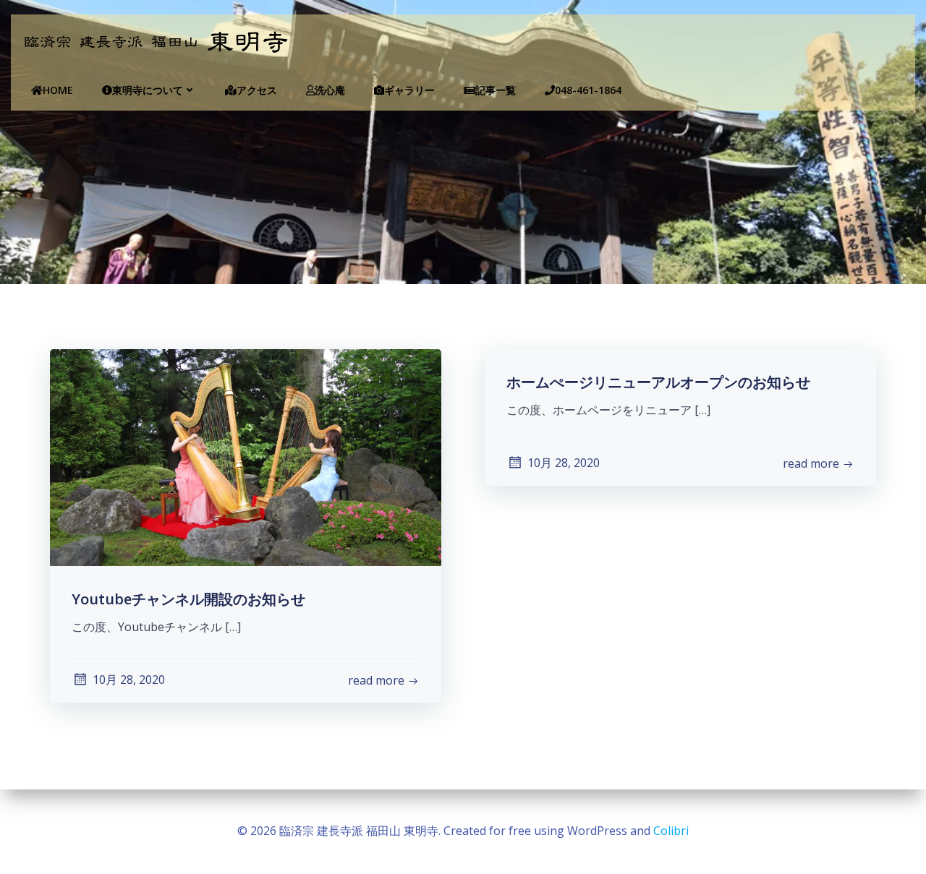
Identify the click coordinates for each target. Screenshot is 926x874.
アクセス (257, 90)
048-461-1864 (588, 90)
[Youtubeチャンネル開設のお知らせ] (245, 456)
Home (58, 90)
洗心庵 (330, 90)
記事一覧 (495, 90)
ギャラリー (409, 90)
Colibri (671, 831)
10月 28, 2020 (129, 679)
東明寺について (147, 90)
